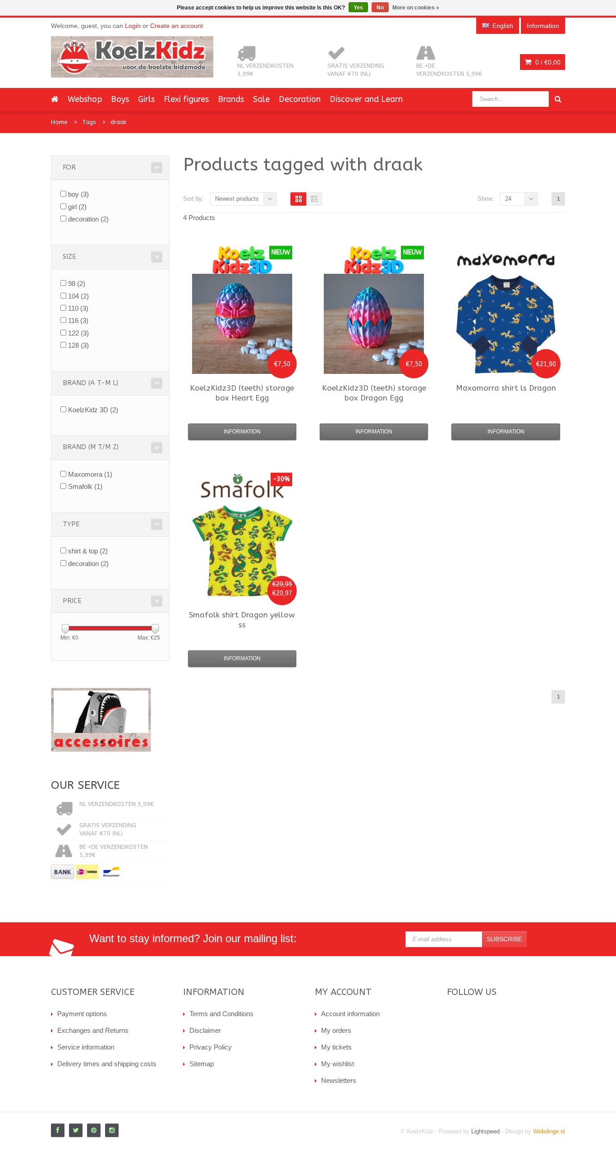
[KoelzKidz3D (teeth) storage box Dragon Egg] (374, 324)
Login (133, 25)
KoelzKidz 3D (93, 410)
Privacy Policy (210, 1047)
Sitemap (201, 1064)
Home (59, 122)
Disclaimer (205, 1030)
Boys (120, 99)
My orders (336, 1030)
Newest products (237, 198)
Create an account (176, 25)
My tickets (336, 1047)
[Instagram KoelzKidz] (112, 1130)
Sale (261, 99)
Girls (146, 99)
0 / (547, 62)
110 (78, 308)
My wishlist (337, 1064)
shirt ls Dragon (506, 387)
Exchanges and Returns (93, 1030)
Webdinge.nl (549, 1131)
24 (508, 198)
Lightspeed (485, 1131)
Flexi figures (186, 99)
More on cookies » (415, 8)
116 (78, 320)
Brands (231, 99)
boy (78, 194)
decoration (88, 219)
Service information (85, 1047)
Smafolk (85, 486)
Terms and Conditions (221, 1013)
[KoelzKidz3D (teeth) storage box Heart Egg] (242, 324)
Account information (350, 1013)
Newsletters (338, 1080)
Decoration (300, 99)
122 (78, 333)
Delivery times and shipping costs (106, 1064)
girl (77, 207)
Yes (358, 8)
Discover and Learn (366, 99)
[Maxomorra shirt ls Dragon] (506, 324)
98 (76, 283)
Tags (89, 122)
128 (78, 345)
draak (118, 122)
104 (78, 296)
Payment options (82, 1013)
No (380, 8)
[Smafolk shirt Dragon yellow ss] (242, 551)
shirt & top (88, 551)
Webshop (85, 99)
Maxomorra (90, 474)
